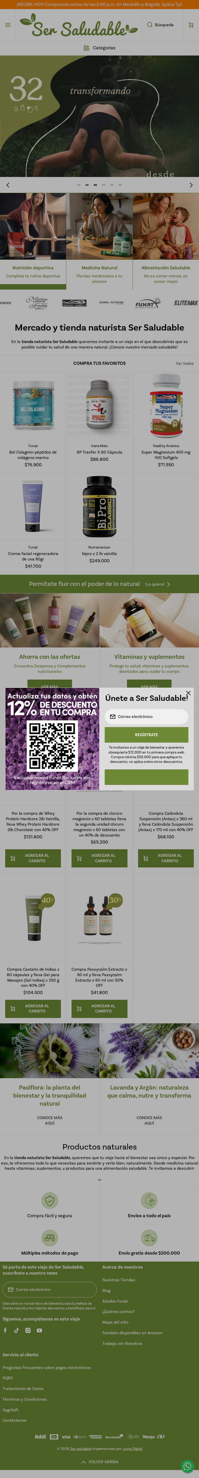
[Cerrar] (188, 693)
